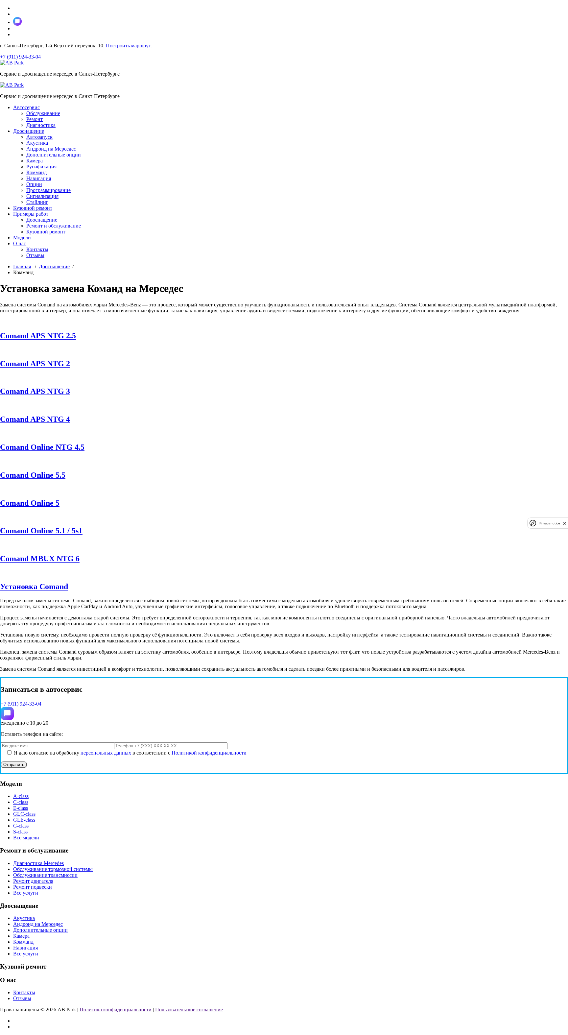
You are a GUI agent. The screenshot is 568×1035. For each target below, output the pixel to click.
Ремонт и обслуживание (53, 226)
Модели (22, 237)
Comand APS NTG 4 (35, 419)
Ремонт (34, 119)
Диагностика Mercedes (38, 863)
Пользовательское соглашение (189, 1009)
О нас (19, 243)
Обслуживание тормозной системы (53, 869)
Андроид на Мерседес (51, 149)
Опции (34, 184)
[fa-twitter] (17, 21)
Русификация (41, 166)
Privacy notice (549, 523)
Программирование (48, 190)
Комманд (36, 172)
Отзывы (35, 255)
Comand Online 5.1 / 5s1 (41, 530)
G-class (21, 826)
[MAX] (7, 713)
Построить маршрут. (129, 45)
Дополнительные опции (53, 154)
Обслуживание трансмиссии (45, 875)
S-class (20, 831)
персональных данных (105, 753)
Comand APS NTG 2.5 (38, 335)
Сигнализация (42, 196)
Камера (34, 160)
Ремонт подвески (32, 887)
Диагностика (41, 125)
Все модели (26, 837)
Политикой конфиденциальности (209, 753)
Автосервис (26, 107)
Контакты (37, 249)
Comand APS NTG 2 (35, 363)
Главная (22, 266)
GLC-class (24, 814)
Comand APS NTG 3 (35, 391)
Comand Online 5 (29, 503)
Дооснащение (28, 131)
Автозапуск (39, 137)
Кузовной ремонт (32, 208)
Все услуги (25, 893)
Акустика (37, 143)
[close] (564, 523)
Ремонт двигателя (33, 881)
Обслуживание (43, 113)
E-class (20, 808)
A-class (21, 796)
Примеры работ (30, 214)
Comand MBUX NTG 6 (40, 558)
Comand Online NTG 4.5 (42, 447)
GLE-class (24, 820)
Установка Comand (34, 586)
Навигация (38, 178)
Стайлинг (37, 202)
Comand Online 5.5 (32, 475)
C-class (20, 802)
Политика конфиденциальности (116, 1009)
